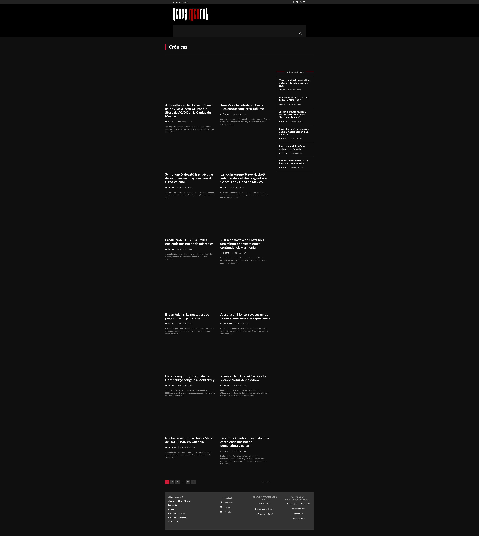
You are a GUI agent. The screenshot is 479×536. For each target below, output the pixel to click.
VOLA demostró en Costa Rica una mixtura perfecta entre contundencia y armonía (242, 243)
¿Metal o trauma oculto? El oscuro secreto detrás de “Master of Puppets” (292, 114)
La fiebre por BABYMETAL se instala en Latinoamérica (293, 162)
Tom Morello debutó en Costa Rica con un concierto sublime (242, 107)
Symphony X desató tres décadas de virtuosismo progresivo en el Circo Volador (189, 178)
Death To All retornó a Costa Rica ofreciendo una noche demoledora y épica (244, 442)
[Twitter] (301, 2)
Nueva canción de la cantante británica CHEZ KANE (294, 99)
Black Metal (305, 504)
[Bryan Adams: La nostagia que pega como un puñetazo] (190, 294)
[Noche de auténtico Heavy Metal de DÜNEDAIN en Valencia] (190, 418)
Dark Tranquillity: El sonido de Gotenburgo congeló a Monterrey (189, 378)
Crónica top (226, 324)
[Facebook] (294, 2)
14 (188, 482)
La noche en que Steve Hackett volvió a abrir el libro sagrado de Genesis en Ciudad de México (243, 178)
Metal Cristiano (299, 518)
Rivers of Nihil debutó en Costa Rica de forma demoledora (243, 378)
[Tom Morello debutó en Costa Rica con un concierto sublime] (245, 85)
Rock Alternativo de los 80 (264, 509)
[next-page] (193, 482)
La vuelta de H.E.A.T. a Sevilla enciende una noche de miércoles (189, 242)
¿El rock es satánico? (265, 514)
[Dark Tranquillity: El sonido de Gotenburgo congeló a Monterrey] (190, 356)
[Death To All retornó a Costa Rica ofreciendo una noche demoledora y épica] (245, 418)
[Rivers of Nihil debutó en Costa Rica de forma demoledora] (245, 356)
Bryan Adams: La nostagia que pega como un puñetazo (187, 316)
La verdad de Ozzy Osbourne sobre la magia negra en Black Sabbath (294, 132)
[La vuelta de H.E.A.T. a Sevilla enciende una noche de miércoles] (190, 220)
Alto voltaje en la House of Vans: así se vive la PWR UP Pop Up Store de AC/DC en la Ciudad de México (188, 110)
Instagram (229, 503)
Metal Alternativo (298, 509)
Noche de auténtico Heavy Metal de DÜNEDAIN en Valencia (189, 440)
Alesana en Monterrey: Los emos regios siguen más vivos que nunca (245, 316)
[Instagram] (297, 2)
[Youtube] (304, 2)
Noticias (283, 121)
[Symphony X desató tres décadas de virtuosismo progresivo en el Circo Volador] (190, 154)
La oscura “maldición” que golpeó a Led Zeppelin (292, 147)
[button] (300, 34)
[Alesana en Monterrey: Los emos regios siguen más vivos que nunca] (245, 294)
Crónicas (169, 122)
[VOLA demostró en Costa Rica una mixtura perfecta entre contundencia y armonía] (245, 220)
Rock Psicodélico (264, 504)
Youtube (228, 512)
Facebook (228, 498)
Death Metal (298, 514)
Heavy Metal (292, 504)
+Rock (223, 187)
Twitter (228, 507)
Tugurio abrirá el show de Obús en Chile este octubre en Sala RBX (295, 83)
